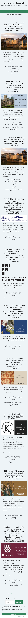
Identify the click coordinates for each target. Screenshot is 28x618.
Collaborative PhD (9, 350)
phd (7, 241)
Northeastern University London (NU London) (12, 402)
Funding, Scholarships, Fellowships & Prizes (14, 66)
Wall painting (15, 404)
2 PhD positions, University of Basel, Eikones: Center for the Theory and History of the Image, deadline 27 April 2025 (14, 141)
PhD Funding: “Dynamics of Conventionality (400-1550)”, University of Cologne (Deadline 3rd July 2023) (14, 475)
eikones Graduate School (11, 69)
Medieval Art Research (14, 3)
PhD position (10, 71)
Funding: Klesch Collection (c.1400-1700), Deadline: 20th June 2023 (14, 416)
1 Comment (22, 350)
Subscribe (18, 602)
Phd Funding (13, 68)
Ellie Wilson (10, 456)
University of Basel (16, 71)
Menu (16, 11)
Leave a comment (14, 73)
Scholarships (16, 126)
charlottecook (10, 513)
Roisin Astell (10, 65)
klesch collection (13, 461)
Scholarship (21, 127)
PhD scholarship (16, 127)
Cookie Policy (4, 610)
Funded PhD (14, 400)
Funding (6, 127)
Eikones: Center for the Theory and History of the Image (13, 186)
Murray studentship (13, 583)
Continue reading (7, 453)
